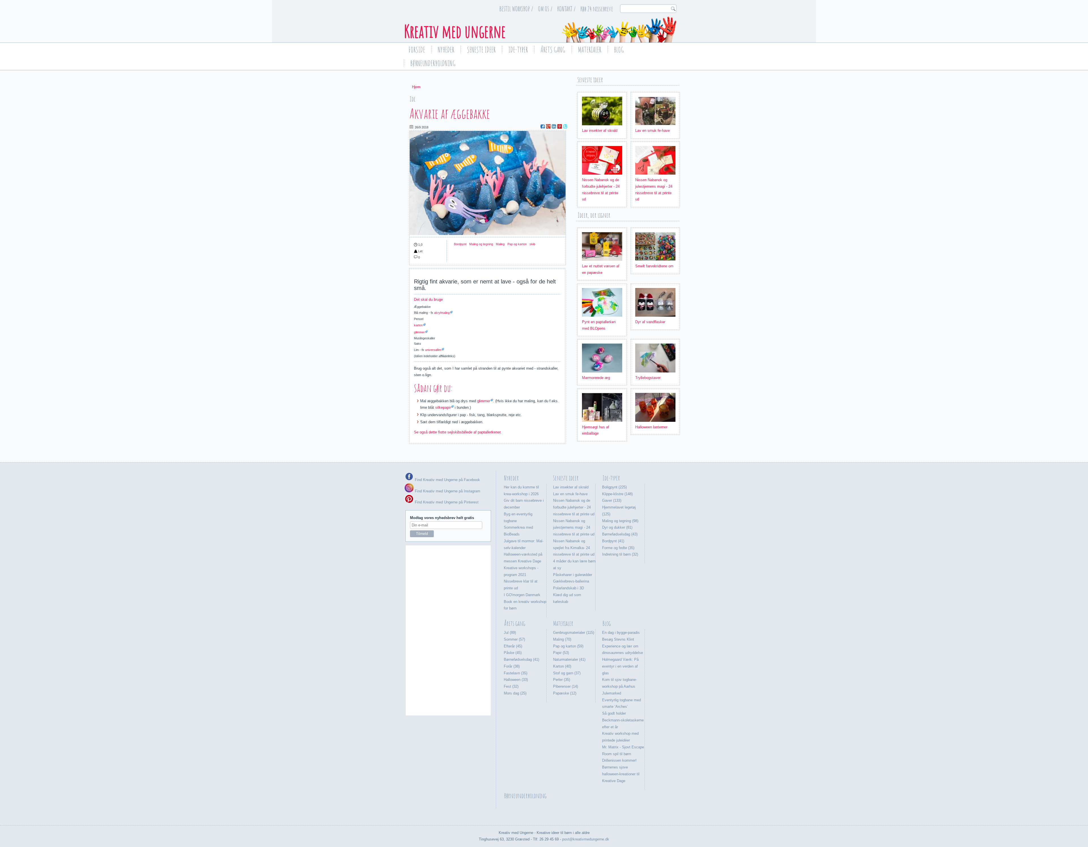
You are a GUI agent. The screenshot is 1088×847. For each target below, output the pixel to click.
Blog (619, 49)
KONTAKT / (566, 9)
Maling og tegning (481, 244)
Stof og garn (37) (567, 673)
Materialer (589, 49)
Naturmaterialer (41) (569, 659)
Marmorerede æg (596, 378)
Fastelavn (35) (515, 673)
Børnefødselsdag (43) (620, 534)
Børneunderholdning (433, 63)
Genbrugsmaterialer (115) (573, 632)
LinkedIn (554, 126)
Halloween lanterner (651, 427)
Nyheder (446, 49)
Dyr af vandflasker (650, 322)
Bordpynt (460, 244)
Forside (417, 49)
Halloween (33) (516, 679)
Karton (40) (562, 666)
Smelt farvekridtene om (654, 266)
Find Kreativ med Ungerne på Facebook (447, 480)
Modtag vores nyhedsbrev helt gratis (442, 518)
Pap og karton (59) (568, 646)
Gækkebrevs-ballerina (571, 581)
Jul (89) (510, 632)
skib (532, 244)
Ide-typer (518, 49)
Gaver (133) (611, 500)
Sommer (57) (514, 639)
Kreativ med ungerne (454, 31)
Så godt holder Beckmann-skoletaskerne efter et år (623, 720)
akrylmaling (442, 312)
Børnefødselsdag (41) (521, 659)
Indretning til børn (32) (620, 554)
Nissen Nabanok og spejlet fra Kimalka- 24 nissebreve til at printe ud (573, 548)
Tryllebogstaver (647, 378)
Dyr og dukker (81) (617, 527)
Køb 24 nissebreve (597, 9)
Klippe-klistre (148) (617, 494)
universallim (433, 349)
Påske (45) (513, 653)
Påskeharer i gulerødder (572, 575)
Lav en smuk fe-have (652, 130)
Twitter (565, 126)
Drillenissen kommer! (619, 760)
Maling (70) (562, 639)
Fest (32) (511, 686)
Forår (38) (512, 666)
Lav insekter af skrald (599, 130)
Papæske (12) (564, 693)
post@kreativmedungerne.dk (585, 839)
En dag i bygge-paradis (621, 632)
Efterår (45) (513, 646)
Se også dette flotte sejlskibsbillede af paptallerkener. (458, 432)
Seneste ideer (481, 49)
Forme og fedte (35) (618, 548)
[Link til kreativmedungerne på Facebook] (409, 480)
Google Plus (548, 126)
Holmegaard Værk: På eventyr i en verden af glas (620, 666)
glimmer (419, 332)
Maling (500, 244)
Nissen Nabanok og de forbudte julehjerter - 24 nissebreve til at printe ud (573, 507)
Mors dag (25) (515, 693)
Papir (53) (561, 653)
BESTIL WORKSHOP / (516, 9)
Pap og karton (517, 244)
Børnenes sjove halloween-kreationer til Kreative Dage (620, 774)
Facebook (542, 126)
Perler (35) (561, 679)
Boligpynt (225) (614, 487)
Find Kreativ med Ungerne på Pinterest (446, 502)
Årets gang (553, 49)
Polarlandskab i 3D (568, 588)
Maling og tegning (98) (620, 521)
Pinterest (559, 126)
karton (418, 325)
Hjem (416, 87)
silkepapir (443, 407)
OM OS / (545, 9)
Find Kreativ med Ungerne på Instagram (447, 491)
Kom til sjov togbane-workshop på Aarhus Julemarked (619, 686)
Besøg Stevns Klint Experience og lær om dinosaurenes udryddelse (622, 646)
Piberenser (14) (565, 686)
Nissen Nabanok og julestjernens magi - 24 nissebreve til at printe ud (573, 528)
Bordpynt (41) (613, 541)
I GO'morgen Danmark (522, 595)
